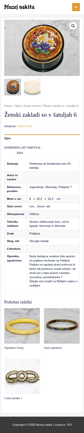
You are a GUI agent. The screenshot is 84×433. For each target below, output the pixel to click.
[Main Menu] (76, 7)
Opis (7, 138)
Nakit (18, 106)
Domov (8, 106)
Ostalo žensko (32, 106)
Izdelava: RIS (63, 424)
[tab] (42, 138)
